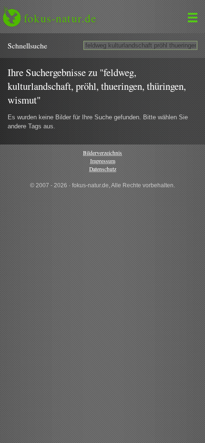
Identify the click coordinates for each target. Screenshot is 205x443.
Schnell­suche (27, 45)
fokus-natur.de (60, 18)
